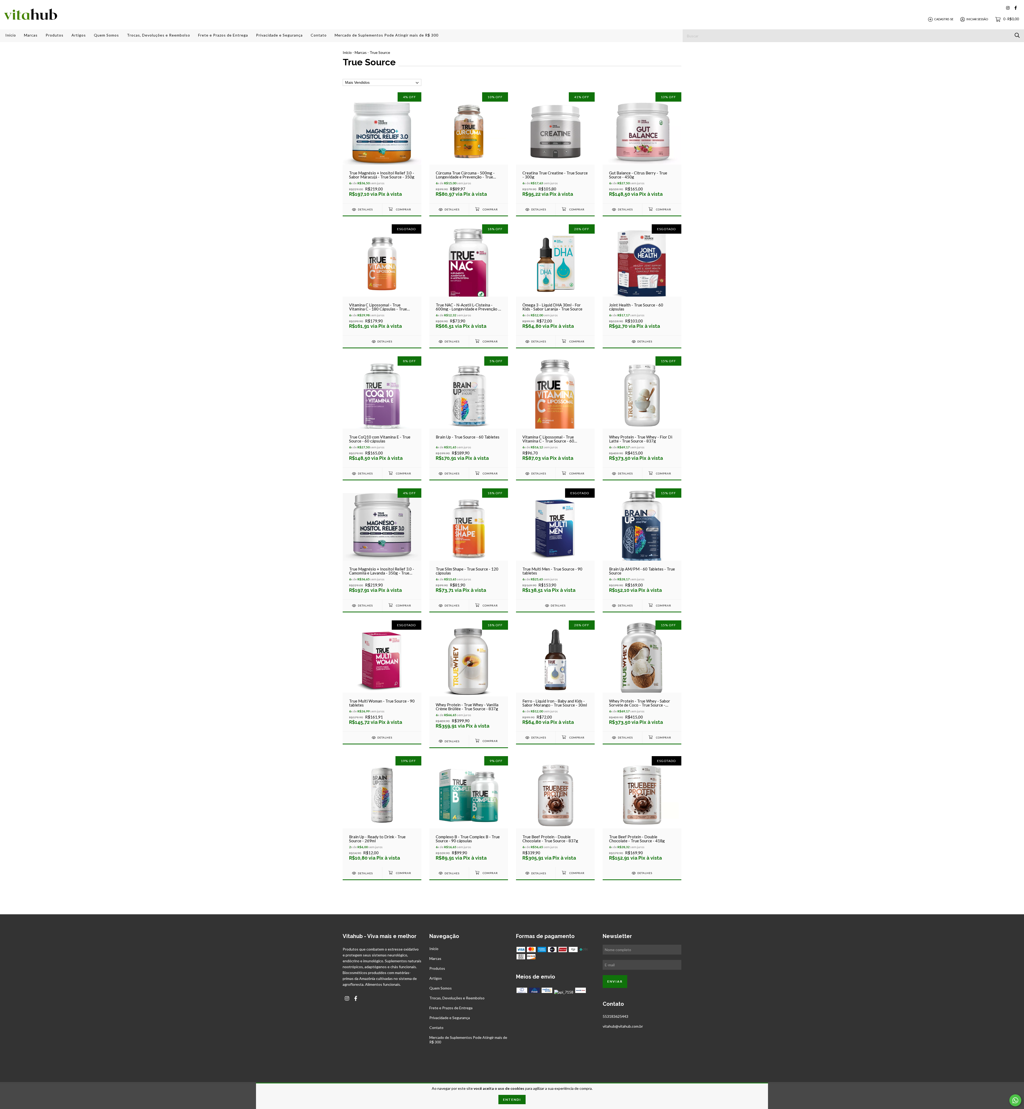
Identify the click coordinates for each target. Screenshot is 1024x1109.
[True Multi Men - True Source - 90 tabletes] (555, 543)
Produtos (54, 35)
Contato (319, 35)
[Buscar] (1017, 35)
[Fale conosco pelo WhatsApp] (1015, 1100)
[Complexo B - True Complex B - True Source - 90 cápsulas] (468, 811)
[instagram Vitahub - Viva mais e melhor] (1008, 8)
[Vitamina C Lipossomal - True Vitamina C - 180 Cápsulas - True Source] (382, 279)
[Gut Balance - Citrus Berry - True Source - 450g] (642, 147)
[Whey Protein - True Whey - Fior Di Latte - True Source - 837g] (642, 411)
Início (10, 35)
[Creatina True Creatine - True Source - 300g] (555, 147)
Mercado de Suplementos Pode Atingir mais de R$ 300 (386, 35)
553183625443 (615, 1016)
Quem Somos (106, 35)
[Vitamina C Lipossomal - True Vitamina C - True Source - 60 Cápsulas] (555, 411)
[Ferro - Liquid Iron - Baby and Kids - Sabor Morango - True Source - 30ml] (555, 675)
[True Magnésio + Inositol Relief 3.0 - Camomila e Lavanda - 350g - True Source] (382, 543)
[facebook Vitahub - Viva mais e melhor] (1015, 8)
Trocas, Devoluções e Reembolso (158, 35)
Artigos (78, 35)
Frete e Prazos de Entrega (223, 35)
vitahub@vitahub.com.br (623, 1026)
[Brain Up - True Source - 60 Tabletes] (468, 411)
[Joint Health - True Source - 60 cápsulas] (642, 279)
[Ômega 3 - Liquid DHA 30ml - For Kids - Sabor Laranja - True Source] (555, 279)
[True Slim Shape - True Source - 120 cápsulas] (468, 543)
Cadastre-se (943, 19)
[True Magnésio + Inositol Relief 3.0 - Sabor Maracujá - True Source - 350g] (382, 147)
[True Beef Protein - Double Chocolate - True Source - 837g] (555, 811)
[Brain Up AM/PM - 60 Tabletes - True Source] (642, 543)
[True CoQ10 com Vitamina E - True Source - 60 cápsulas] (382, 411)
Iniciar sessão (977, 19)
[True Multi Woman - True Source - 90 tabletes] (382, 675)
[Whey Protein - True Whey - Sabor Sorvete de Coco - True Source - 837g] (642, 675)
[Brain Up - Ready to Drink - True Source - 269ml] (382, 811)
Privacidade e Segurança (279, 35)
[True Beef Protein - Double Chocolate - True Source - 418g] (642, 811)
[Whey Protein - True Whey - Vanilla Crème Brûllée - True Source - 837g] (468, 677)
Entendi (512, 1100)
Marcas (31, 35)
